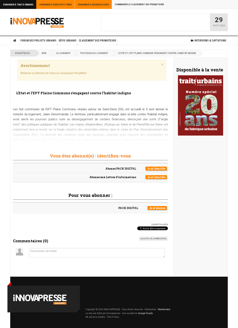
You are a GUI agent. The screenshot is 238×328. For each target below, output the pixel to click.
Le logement (63, 53)
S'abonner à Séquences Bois (93, 4)
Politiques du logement (94, 53)
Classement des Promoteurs (97, 40)
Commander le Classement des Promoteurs (139, 4)
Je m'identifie (156, 168)
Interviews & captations (210, 40)
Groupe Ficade (145, 313)
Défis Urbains (67, 40)
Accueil (14, 40)
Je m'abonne (157, 208)
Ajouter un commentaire (153, 238)
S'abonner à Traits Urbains (18, 4)
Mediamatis (164, 309)
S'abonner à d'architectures (55, 4)
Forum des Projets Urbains (38, 40)
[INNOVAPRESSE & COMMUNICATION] (37, 22)
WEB (44, 53)
